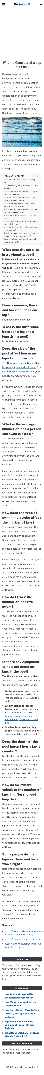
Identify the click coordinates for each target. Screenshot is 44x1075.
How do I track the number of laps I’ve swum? (19, 216)
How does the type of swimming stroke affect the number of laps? (20, 210)
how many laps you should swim (19, 367)
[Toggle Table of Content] (36, 176)
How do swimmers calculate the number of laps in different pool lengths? (20, 234)
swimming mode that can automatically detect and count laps (21, 719)
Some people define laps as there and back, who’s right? (19, 240)
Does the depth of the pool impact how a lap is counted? (20, 228)
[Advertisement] (22, 35)
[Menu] (3, 4)
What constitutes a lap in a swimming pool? (19, 181)
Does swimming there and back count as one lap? (20, 187)
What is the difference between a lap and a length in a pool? (21, 193)
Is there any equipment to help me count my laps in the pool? (20, 222)
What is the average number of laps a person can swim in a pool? (19, 204)
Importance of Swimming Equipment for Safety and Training (19, 1025)
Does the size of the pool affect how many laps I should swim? (19, 198)
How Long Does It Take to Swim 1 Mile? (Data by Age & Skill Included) (22, 1013)
